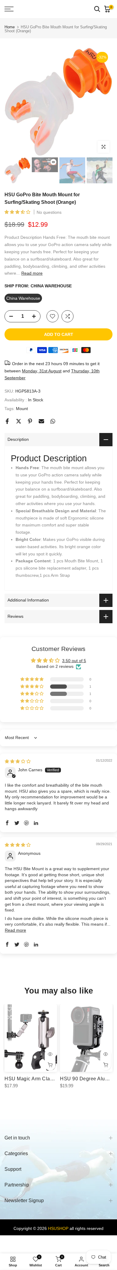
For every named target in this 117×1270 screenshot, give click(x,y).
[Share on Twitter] (18, 421)
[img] (18, 761)
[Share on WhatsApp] (53, 421)
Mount (22, 408)
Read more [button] (15, 930)
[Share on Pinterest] (30, 421)
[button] (18, 212)
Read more (32, 273)
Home (9, 27)
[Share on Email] (41, 421)
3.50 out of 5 (74, 660)
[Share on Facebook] (7, 421)
